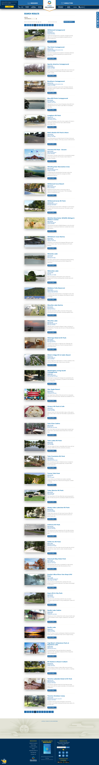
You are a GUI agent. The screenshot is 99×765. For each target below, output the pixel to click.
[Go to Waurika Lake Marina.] (34, 310)
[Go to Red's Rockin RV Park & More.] (34, 137)
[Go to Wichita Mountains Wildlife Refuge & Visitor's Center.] (34, 223)
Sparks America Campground (58, 64)
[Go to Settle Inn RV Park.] (34, 547)
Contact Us (33, 754)
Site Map (47, 758)
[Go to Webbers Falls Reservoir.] (34, 293)
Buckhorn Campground (56, 81)
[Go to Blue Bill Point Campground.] (34, 103)
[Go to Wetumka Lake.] (34, 276)
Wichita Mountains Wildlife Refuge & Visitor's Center (60, 218)
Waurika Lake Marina (55, 305)
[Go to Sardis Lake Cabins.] (34, 615)
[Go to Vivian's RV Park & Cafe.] (34, 411)
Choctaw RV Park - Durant (57, 149)
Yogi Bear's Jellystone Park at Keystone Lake (58, 643)
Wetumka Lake (52, 271)
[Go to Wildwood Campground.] (34, 35)
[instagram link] (63, 755)
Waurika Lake (52, 321)
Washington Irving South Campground (56, 371)
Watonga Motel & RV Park (56, 338)
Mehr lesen (51, 41)
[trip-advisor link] (67, 755)
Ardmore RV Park (53, 524)
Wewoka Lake (52, 254)
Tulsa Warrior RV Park (55, 490)
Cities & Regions (33, 7)
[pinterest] (97, 18)
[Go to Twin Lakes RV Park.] (34, 445)
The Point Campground (55, 47)
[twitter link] (63, 752)
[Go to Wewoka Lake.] (34, 259)
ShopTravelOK (17, 7)
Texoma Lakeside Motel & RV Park (59, 679)
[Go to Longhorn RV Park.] (34, 120)
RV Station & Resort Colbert (57, 662)
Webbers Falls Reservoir (56, 288)
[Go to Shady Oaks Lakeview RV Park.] (34, 512)
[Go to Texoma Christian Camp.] (34, 701)
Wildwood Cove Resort (55, 184)
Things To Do (27, 7)
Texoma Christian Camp (56, 696)
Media (33, 748)
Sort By (26, 17)
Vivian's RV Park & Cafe (55, 406)
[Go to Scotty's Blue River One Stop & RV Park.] (34, 579)
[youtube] (97, 21)
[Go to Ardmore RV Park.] (34, 530)
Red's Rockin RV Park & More (58, 132)
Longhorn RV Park (54, 115)
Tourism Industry (33, 746)
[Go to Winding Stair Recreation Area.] (34, 172)
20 (38, 21)
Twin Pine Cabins (53, 423)
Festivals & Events (60, 7)
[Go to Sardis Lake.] (34, 632)
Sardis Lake (51, 627)
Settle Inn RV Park (54, 542)
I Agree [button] (9, 6)
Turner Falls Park (53, 473)
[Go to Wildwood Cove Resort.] (34, 189)
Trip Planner (33, 752)
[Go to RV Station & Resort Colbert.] (34, 667)
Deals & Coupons (33, 743)
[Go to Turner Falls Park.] (34, 478)
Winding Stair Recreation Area (58, 167)
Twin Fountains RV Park (56, 456)
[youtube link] (59, 755)
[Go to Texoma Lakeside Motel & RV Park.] (34, 684)
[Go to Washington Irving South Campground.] (34, 375)
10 (36, 21)
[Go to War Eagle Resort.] (34, 394)
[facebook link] (59, 752)
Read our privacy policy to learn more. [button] (8, 4)
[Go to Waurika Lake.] (34, 326)
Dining (75, 7)
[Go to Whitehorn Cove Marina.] (34, 242)
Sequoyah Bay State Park (56, 559)
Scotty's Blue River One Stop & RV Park (59, 575)
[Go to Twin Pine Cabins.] (34, 428)
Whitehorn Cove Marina (56, 237)
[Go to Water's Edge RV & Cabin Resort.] (34, 360)
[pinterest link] (67, 752)
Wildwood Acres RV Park (56, 201)
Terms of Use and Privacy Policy (47, 756)
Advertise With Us (33, 750)
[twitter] (97, 15)
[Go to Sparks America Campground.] (34, 69)
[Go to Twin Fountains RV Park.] (34, 461)
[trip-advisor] (97, 26)
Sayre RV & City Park (54, 593)
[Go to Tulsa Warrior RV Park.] (34, 495)
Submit (67, 747)
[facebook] (97, 13)
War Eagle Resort (53, 389)
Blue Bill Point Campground (57, 98)
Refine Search (68, 21)
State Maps (33, 745)
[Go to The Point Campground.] (34, 52)
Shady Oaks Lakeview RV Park (58, 507)
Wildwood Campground (56, 30)
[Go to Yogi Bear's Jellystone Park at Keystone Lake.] (34, 648)
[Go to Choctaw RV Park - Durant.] (34, 154)
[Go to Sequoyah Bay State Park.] (34, 564)
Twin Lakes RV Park (54, 440)
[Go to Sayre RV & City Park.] (34, 598)
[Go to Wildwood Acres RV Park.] (34, 206)
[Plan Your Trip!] (4, 761)
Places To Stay (40, 7)
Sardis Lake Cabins (54, 610)
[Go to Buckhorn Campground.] (34, 86)
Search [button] (82, 7)
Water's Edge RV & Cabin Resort (59, 355)
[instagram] (97, 23)
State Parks (68, 7)
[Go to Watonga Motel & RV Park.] (34, 343)
